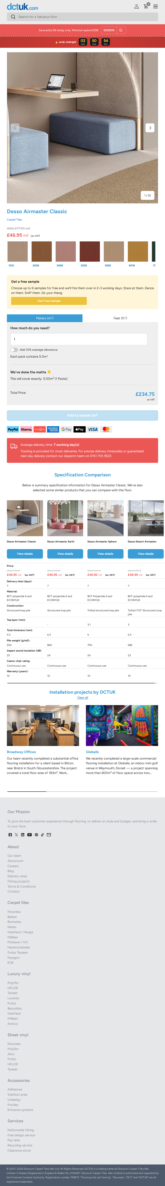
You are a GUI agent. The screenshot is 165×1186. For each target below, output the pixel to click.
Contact (14, 891)
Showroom (15, 861)
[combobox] (82, 16)
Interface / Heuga (20, 932)
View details (25, 553)
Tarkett (13, 993)
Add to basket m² (82, 415)
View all (82, 698)
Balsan (12, 917)
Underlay (14, 1100)
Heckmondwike (19, 947)
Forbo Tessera (18, 952)
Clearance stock (19, 1150)
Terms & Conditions (22, 886)
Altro (11, 1054)
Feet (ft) (120, 318)
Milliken (13, 937)
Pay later (14, 1140)
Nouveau (14, 912)
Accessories (19, 1080)
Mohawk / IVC (18, 942)
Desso (12, 927)
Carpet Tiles (14, 219)
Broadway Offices (21, 752)
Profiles (13, 1105)
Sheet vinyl (18, 1034)
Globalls (92, 752)
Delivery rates (17, 876)
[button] (146, 6)
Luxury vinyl (19, 973)
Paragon (14, 958)
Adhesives (15, 1089)
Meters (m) (44, 318)
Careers (13, 866)
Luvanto (13, 998)
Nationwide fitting (21, 1130)
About (13, 846)
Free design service (21, 1135)
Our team (14, 856)
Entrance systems (20, 1110)
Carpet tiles (18, 902)
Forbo (12, 1003)
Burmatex (14, 922)
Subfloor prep (18, 1094)
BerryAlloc (15, 1008)
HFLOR (13, 988)
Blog (11, 871)
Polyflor (13, 983)
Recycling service (20, 1145)
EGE (11, 963)
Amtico (13, 1024)
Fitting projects (19, 881)
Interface (14, 1013)
